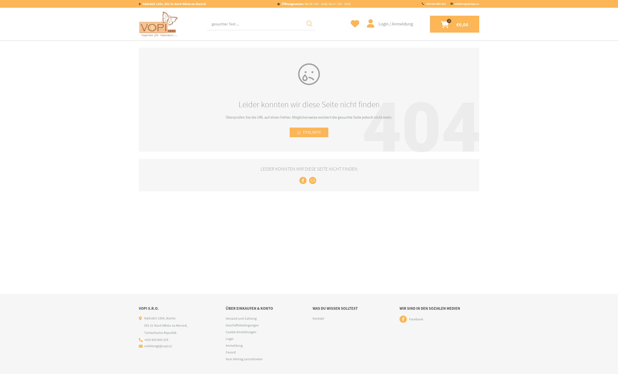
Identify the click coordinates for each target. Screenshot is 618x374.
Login (384, 24)
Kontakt (318, 318)
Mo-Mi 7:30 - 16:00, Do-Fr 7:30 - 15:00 (316, 4)
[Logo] (158, 24)
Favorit (231, 352)
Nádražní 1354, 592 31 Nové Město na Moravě (174, 4)
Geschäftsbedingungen (242, 325)
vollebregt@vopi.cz (466, 4)
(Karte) (171, 318)
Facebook (416, 319)
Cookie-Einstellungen (241, 332)
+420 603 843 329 (435, 4)
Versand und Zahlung (241, 318)
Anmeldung (402, 24)
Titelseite (312, 132)
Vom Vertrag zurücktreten (244, 359)
